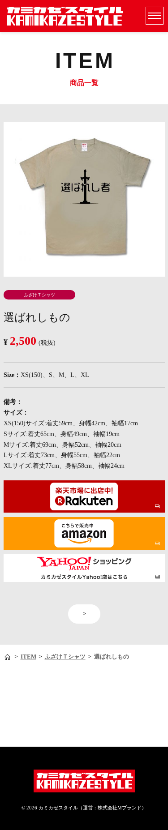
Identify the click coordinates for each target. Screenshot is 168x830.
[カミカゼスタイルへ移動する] (8, 657)
